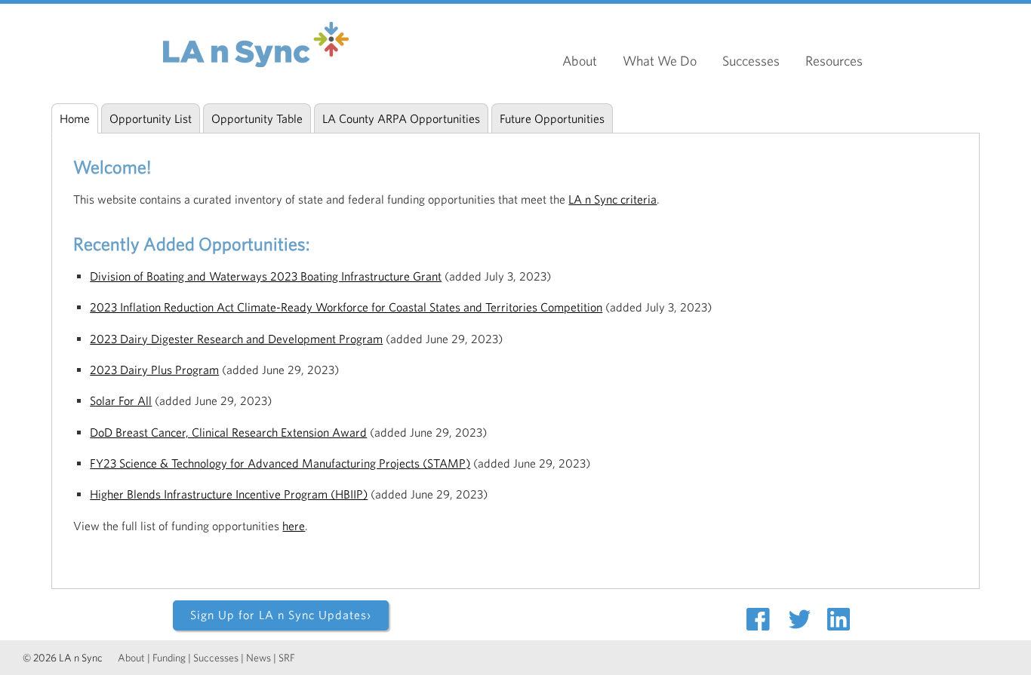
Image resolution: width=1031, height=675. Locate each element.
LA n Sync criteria (612, 199)
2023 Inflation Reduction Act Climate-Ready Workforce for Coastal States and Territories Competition (346, 307)
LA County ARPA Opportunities (401, 118)
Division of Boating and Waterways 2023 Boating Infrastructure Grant (266, 276)
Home (75, 118)
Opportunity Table (257, 118)
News (258, 658)
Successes (751, 61)
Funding (169, 658)
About (579, 61)
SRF (287, 658)
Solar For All (121, 400)
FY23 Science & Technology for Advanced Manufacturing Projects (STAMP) (280, 463)
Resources (834, 61)
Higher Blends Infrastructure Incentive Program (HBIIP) (229, 494)
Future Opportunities (552, 118)
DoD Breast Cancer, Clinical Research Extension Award (228, 432)
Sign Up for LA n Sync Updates (280, 614)
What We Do (660, 61)
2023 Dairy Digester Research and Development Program (236, 338)
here (293, 525)
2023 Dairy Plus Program (154, 369)
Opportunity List (150, 118)
